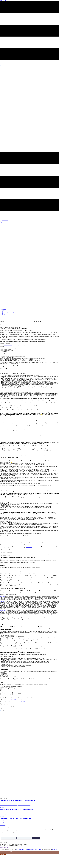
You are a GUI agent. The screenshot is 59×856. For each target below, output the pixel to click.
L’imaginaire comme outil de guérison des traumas (12, 823)
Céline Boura (2, 596)
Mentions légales (21, 849)
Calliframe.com (54, 849)
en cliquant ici (22, 701)
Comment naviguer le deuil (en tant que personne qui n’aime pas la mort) (17, 800)
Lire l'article (2, 802)
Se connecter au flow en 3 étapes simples (13, 699)
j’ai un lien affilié (28, 547)
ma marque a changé (8, 345)
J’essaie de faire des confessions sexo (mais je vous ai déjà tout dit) (15, 805)
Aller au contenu (3, 0)
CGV (17, 849)
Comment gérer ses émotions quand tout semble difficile (13, 814)
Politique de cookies (38, 849)
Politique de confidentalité (29, 849)
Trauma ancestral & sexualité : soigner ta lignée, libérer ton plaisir (15, 818)
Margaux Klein (3, 610)
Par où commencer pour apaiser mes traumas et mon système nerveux (16, 809)
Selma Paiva (2, 601)
